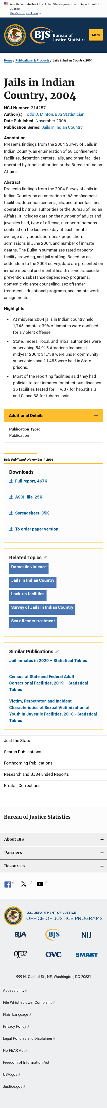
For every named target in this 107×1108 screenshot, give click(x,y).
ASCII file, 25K (28, 497)
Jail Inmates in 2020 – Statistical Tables (48, 660)
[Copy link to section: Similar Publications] (55, 651)
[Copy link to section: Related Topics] (44, 557)
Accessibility (13, 990)
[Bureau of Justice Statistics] (53, 941)
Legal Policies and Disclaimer (27, 1038)
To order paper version (36, 529)
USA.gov (10, 1074)
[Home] (57, 35)
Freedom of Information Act (26, 1062)
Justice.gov (12, 1086)
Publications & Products (32, 60)
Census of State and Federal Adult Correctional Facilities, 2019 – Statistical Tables (48, 683)
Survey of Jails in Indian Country (42, 607)
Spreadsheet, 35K (32, 513)
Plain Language (15, 1014)
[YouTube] (41, 885)
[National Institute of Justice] (87, 938)
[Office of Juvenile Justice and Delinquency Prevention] (20, 958)
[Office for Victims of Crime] (53, 958)
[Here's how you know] (53, 9)
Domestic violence (29, 566)
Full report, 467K (31, 481)
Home (8, 60)
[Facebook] (9, 885)
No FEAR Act (14, 1050)
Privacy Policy (14, 1026)
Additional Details (26, 415)
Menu (96, 35)
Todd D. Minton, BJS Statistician (54, 114)
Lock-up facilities (28, 593)
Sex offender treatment (33, 620)
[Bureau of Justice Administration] (20, 938)
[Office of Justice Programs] (15, 35)
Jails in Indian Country (62, 127)
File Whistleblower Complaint (27, 1002)
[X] (25, 885)
